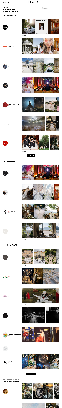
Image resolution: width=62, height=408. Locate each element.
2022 (13, 5)
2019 (25, 5)
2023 (8, 5)
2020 (21, 5)
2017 (32, 5)
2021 (17, 5)
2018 (29, 5)
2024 (4, 5)
